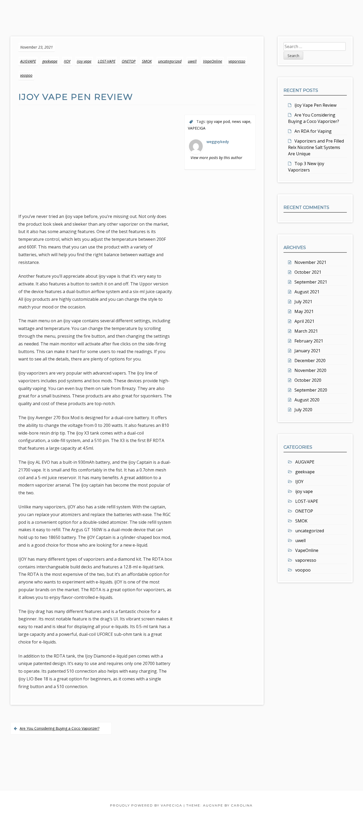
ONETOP (129, 61)
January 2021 (307, 351)
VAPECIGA (196, 128)
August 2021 (306, 292)
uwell (192, 61)
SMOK (147, 61)
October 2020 (307, 380)
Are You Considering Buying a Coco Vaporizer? (59, 728)
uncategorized (170, 61)
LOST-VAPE (106, 61)
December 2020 (310, 360)
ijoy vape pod (218, 121)
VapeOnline (212, 61)
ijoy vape (84, 61)
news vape (241, 121)
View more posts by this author (216, 157)
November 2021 (310, 262)
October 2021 (307, 272)
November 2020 (310, 370)
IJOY (67, 61)
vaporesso (237, 61)
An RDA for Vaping (313, 131)
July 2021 (303, 301)
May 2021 (304, 311)
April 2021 (304, 321)
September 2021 (310, 282)
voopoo (26, 75)
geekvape (49, 61)
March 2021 (306, 331)
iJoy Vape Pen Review (315, 105)
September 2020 (310, 390)
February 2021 (308, 341)
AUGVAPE (28, 61)
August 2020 (306, 400)
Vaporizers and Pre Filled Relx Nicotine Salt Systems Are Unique (316, 147)
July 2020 (303, 410)
